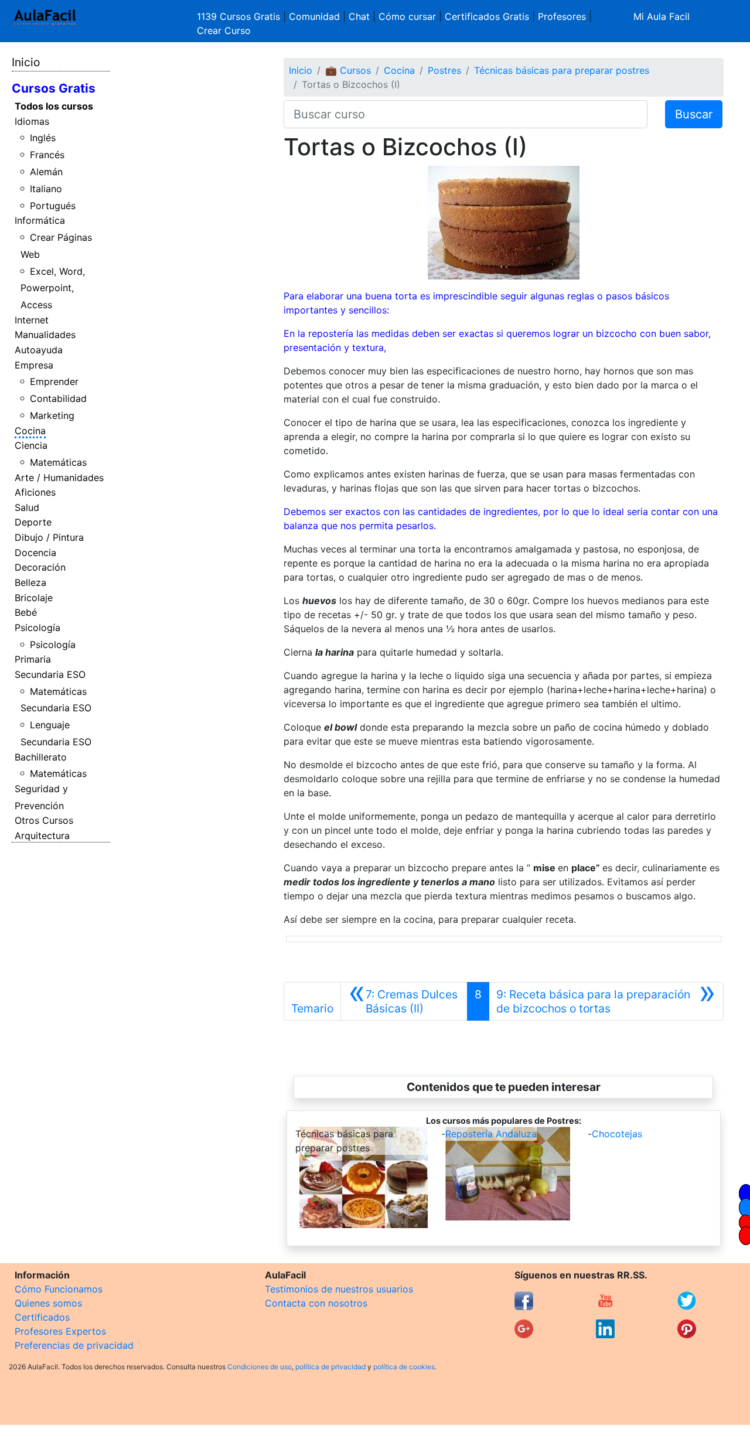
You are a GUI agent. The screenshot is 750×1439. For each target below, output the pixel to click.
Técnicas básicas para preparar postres (561, 70)
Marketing (52, 415)
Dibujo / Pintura (49, 537)
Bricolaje (34, 597)
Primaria (33, 659)
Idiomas (32, 121)
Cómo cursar (407, 16)
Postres (444, 70)
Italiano (46, 189)
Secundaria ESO (50, 674)
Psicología (37, 627)
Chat (359, 16)
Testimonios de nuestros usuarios (339, 1289)
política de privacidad (330, 1366)
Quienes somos (48, 1303)
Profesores (562, 16)
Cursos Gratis (54, 88)
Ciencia (31, 445)
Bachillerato (41, 757)
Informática (40, 220)
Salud (27, 507)
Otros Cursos (44, 820)
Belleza (30, 582)
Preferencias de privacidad (74, 1345)
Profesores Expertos (60, 1331)
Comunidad (314, 16)
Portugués (53, 206)
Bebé (26, 612)
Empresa (34, 365)
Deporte (33, 522)
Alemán (46, 172)
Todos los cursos (54, 106)
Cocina (30, 431)
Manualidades (45, 334)
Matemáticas (58, 462)
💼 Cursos (348, 70)
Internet (32, 320)
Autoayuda (39, 350)
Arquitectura (42, 835)
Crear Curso (224, 30)
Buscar (693, 114)
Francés (47, 155)
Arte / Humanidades (59, 477)
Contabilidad (58, 398)
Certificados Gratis (487, 16)
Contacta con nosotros (316, 1303)
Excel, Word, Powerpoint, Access (53, 288)
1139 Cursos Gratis (240, 16)
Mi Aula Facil (661, 16)
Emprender (54, 381)
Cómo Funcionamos (59, 1289)
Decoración (40, 567)
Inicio (26, 62)
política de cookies (404, 1366)
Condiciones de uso (259, 1366)
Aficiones (35, 492)
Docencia (35, 552)
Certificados (42, 1317)
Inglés (43, 138)
